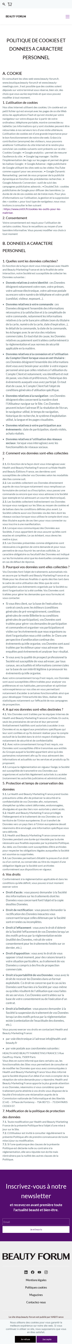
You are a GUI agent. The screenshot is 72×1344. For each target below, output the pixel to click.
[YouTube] (39, 1272)
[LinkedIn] (25, 1272)
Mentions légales (36, 1280)
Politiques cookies (36, 1287)
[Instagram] (46, 1272)
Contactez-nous (36, 1302)
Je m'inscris (36, 1229)
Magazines (36, 1295)
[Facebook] (32, 1272)
